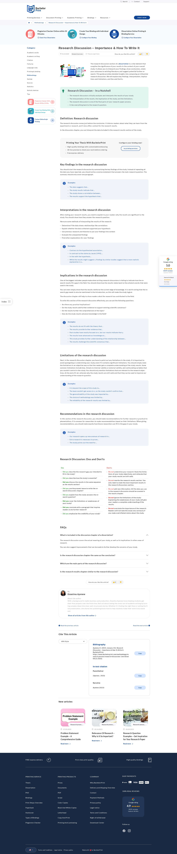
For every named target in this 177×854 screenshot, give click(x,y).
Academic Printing (74, 18)
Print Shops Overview (34, 803)
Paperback (30, 808)
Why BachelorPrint (97, 783)
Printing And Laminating (67, 823)
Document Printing (53, 18)
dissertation (124, 64)
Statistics (30, 86)
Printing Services (33, 18)
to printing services (131, 148)
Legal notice (94, 808)
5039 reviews (133, 809)
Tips (28, 94)
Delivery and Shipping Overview (102, 788)
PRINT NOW (141, 17)
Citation (30, 60)
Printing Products (67, 777)
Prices (60, 783)
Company (94, 777)
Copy (140, 653)
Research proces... (77, 724)
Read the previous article (69, 625)
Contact (137, 1)
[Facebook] (124, 830)
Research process (77, 54)
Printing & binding (33, 71)
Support (146, 1)
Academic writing (33, 56)
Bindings (90, 18)
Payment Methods (97, 798)
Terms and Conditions (98, 813)
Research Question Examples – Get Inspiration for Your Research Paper (135, 736)
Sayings (29, 79)
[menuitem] (30, 850)
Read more (65, 744)
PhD (27, 793)
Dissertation (30, 788)
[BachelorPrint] (36, 12)
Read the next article (140, 625)
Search (125, 1)
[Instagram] (129, 830)
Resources (104, 18)
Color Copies (63, 803)
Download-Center (97, 823)
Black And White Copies (67, 808)
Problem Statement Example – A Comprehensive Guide (71, 736)
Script (60, 798)
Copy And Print (64, 818)
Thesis (28, 783)
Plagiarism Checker (33, 823)
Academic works (33, 52)
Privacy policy (95, 803)
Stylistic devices (33, 90)
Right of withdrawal (97, 818)
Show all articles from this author (81, 615)
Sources (30, 83)
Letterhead (62, 813)
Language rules (32, 68)
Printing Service (33, 777)
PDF (59, 793)
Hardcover (30, 813)
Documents (62, 788)
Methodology (31, 75)
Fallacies (30, 64)
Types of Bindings (32, 818)
